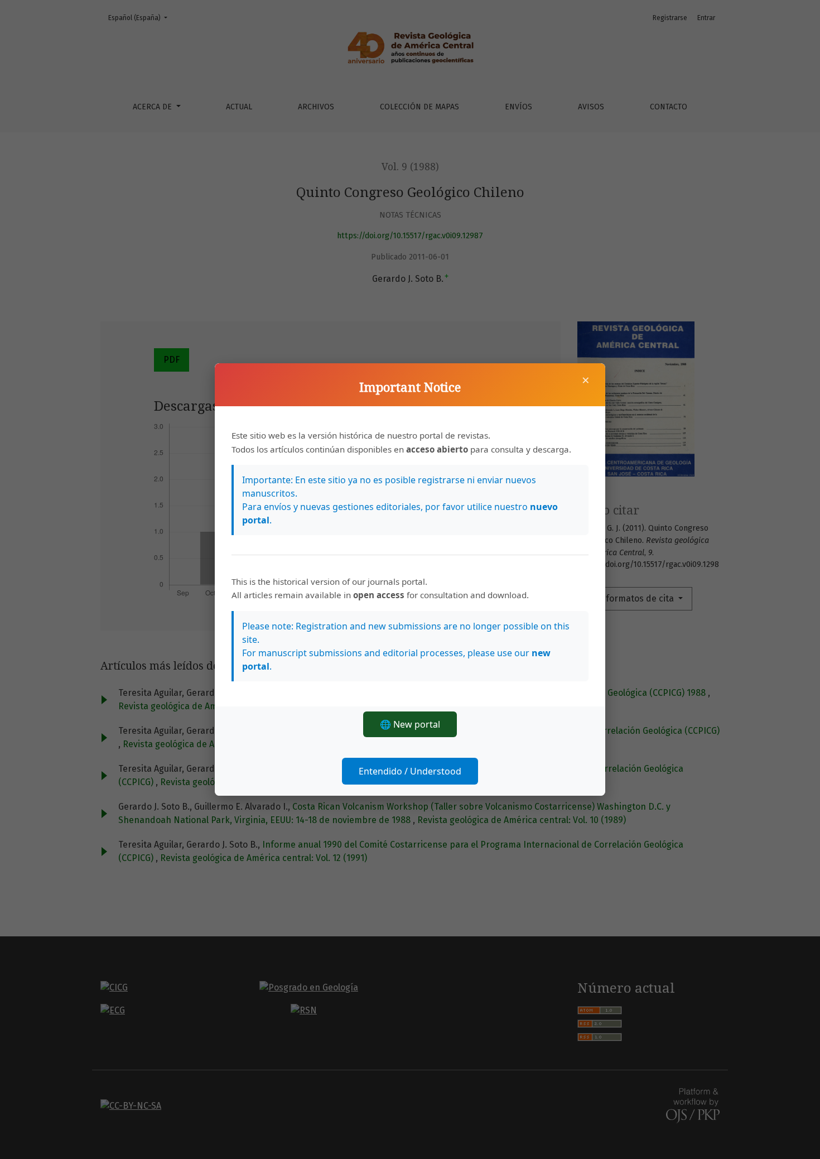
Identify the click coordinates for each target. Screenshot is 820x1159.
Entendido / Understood (410, 771)
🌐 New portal (410, 724)
